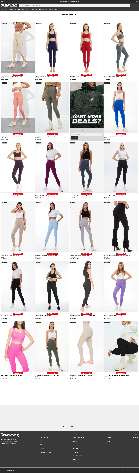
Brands (44, 9)
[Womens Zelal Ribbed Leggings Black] (18, 286)
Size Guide (75, 448)
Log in (137, 1)
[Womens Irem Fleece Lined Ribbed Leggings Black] (121, 346)
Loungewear (43, 455)
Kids (40, 9)
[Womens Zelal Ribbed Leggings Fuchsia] (18, 346)
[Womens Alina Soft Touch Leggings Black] (121, 167)
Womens (34, 9)
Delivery (75, 434)
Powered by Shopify (121, 470)
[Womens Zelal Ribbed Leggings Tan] (18, 226)
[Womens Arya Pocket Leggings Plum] (18, 167)
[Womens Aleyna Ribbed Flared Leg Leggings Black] (121, 226)
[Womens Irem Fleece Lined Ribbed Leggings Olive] (52, 107)
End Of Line (20, 9)
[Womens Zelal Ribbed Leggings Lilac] (121, 286)
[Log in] (132, 5)
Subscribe (74, 137)
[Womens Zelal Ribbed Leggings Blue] (121, 107)
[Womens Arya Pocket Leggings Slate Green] (121, 47)
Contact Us (75, 452)
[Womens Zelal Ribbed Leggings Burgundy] (52, 167)
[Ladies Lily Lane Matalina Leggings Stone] (18, 47)
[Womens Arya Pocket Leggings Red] (87, 47)
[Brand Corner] (9, 5)
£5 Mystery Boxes (12, 9)
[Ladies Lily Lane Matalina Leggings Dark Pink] (18, 107)
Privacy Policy (76, 459)
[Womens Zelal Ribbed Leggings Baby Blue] (52, 226)
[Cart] (136, 5)
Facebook (135, 437)
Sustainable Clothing (45, 452)
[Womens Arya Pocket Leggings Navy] (52, 47)
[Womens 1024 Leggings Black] (52, 286)
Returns (75, 441)
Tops (108, 434)
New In (2, 9)
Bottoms (109, 437)
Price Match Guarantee (79, 463)
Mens (27, 9)
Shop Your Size (52, 9)
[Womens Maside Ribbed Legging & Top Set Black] (87, 286)
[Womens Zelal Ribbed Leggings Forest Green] (52, 346)
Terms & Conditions (78, 455)
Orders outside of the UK (79, 437)
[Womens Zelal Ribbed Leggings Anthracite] (87, 167)
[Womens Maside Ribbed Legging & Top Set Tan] (87, 346)
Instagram (135, 434)
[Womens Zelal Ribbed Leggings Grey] (87, 226)
